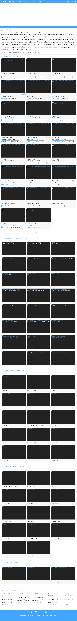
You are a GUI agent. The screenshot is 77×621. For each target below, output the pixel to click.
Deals (40, 1)
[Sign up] (71, 1)
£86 (27, 59)
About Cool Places (23, 615)
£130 (2, 59)
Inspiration (34, 1)
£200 (53, 145)
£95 (27, 188)
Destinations (26, 1)
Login (51, 615)
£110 (2, 145)
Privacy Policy (37, 615)
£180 (53, 59)
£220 (28, 145)
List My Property (66, 1)
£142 (53, 124)
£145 (2, 124)
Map (4, 52)
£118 (53, 167)
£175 (28, 124)
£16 (27, 210)
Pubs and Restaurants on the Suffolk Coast (23, 27)
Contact (47, 615)
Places (19, 1)
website (36, 616)
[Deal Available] (24, 59)
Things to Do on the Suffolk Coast (7, 27)
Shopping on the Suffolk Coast (38, 27)
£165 (28, 81)
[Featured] (22, 59)
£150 (2, 81)
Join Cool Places (30, 615)
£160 (28, 102)
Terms (43, 615)
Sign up (55, 615)
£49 (53, 102)
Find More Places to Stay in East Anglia (15, 238)
